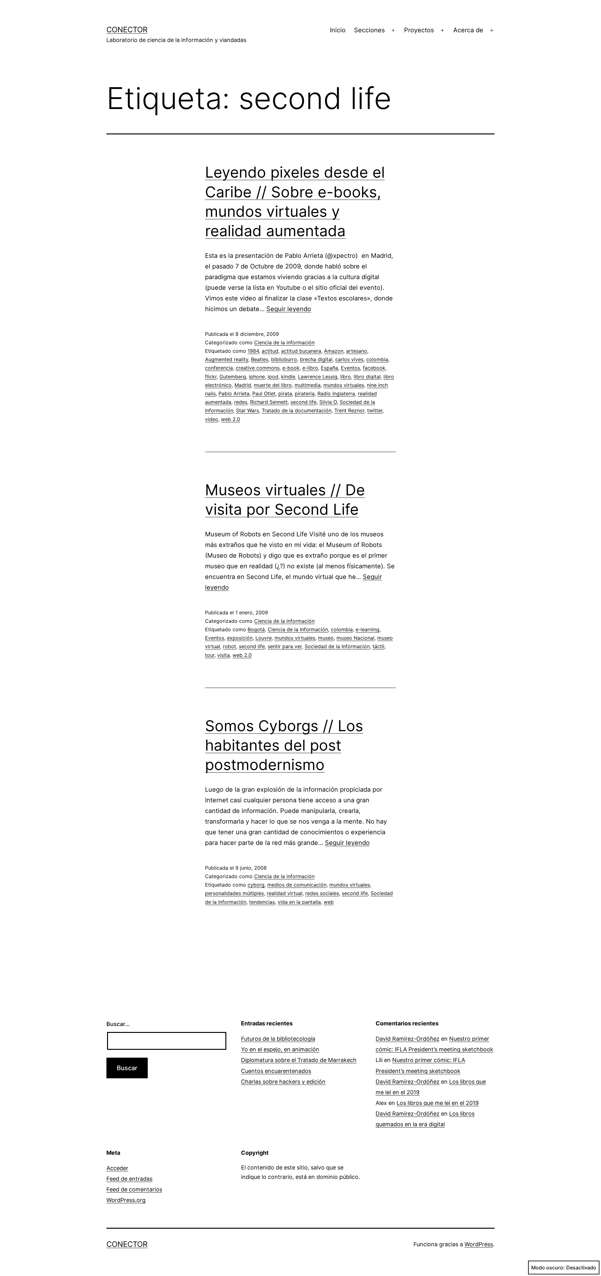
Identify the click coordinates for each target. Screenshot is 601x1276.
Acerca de (468, 30)
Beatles (259, 359)
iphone (257, 376)
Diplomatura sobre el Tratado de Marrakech (299, 1060)
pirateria (305, 393)
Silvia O (328, 402)
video (211, 419)
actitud (270, 351)
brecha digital (316, 359)
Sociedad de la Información (337, 646)
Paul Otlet (263, 393)
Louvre (263, 638)
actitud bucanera (301, 351)
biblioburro (284, 359)
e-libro (310, 368)
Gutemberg (232, 376)
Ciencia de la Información (298, 629)
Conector (126, 29)
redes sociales (322, 893)
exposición (240, 638)
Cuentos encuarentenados (276, 1071)
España (329, 368)
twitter (375, 410)
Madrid (242, 385)
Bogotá (256, 629)
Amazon (333, 351)
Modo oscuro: (548, 1267)
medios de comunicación (296, 885)
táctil (378, 646)
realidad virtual (284, 893)
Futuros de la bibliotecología (278, 1038)
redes (240, 402)
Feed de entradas (129, 1178)
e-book (291, 368)
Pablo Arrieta (233, 393)
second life (303, 402)
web (329, 902)
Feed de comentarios (134, 1189)
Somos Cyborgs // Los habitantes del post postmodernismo (284, 745)
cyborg (256, 885)
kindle (288, 376)
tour (209, 655)
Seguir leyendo (288, 309)
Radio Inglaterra (336, 393)
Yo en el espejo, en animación (280, 1049)
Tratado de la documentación (296, 410)
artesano (356, 351)
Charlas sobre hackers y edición (283, 1081)
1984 (253, 351)
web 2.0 (230, 419)
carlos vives (349, 359)
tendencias (262, 902)
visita (223, 655)
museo (326, 638)
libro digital (367, 376)
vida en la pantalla (299, 902)
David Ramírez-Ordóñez (407, 1038)
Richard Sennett (269, 402)
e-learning (367, 629)
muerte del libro (273, 385)
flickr (211, 376)
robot (229, 646)
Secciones (369, 30)
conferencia (219, 368)
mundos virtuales (343, 385)
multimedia (308, 385)
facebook (374, 368)
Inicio (338, 30)
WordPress (479, 1244)
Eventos (350, 368)
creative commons (258, 368)
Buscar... (118, 1024)
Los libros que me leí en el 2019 (438, 1103)
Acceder (117, 1168)
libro (345, 376)
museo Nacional (355, 638)
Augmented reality (226, 359)
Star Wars (247, 410)
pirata (285, 393)
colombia (377, 359)
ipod (273, 376)
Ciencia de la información (284, 342)
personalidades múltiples (234, 893)
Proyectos (419, 30)
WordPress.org (126, 1200)
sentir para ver (285, 646)
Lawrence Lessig (317, 376)
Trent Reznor (349, 410)
